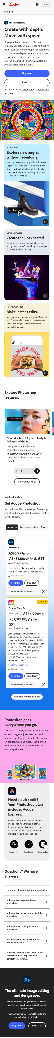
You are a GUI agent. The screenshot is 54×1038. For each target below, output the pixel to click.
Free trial (27, 82)
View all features (27, 481)
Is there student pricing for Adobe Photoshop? (22, 928)
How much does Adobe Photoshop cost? (26, 890)
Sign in (46, 4)
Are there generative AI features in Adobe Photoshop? (23, 941)
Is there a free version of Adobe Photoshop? (21, 902)
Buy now (27, 73)
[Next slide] (37, 471)
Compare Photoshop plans (27, 696)
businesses (27, 89)
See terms (12, 665)
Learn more (24, 665)
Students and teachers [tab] (29, 527)
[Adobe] (14, 4)
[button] (37, 4)
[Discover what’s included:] (44, 591)
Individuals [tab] (12, 527)
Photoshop (8, 11)
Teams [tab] (43, 527)
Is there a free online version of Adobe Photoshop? (25, 915)
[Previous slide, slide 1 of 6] (17, 471)
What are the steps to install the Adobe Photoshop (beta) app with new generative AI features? (25, 955)
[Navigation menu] (4, 4)
